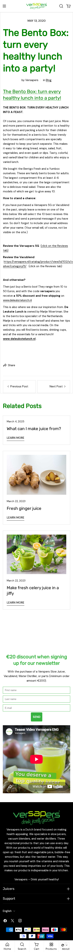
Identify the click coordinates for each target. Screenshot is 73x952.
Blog (48, 80)
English (7, 911)
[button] (64, 945)
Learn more (15, 438)
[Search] (61, 6)
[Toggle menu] (4, 6)
